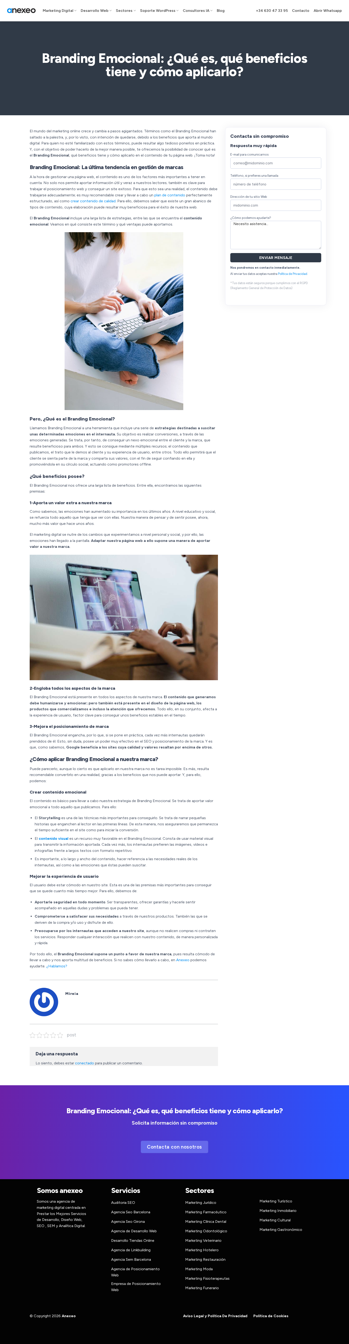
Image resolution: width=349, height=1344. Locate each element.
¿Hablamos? (56, 966)
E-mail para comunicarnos (249, 154)
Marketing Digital (58, 10)
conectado (84, 1063)
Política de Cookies (270, 1316)
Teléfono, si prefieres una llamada (254, 175)
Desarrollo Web (94, 10)
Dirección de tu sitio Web (248, 197)
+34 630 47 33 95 (272, 10)
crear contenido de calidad (93, 201)
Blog (221, 10)
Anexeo (182, 960)
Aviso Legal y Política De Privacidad (215, 1316)
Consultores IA (196, 10)
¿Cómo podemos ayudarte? (250, 218)
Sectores (124, 10)
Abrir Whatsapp (328, 10)
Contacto (300, 10)
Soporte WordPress (157, 10)
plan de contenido (169, 195)
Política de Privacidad (292, 274)
